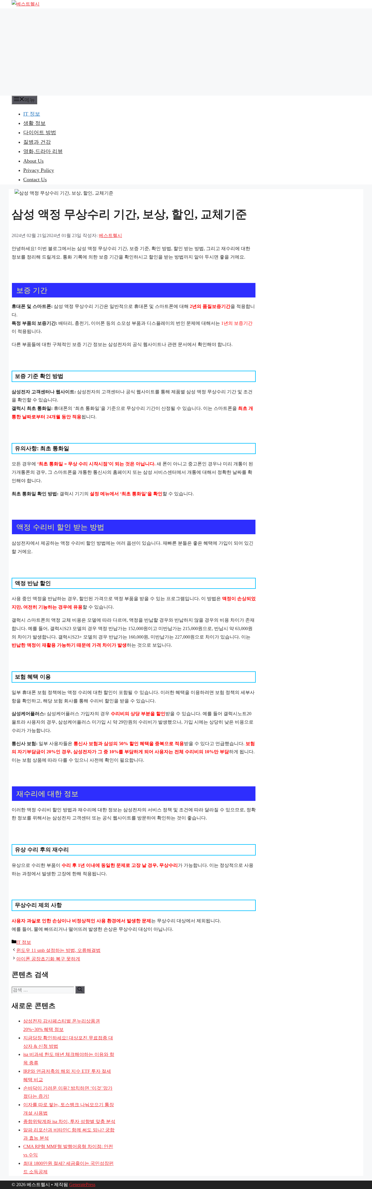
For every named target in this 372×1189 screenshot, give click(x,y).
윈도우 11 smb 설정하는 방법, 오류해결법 (58, 950)
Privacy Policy (38, 170)
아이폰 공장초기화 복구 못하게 (48, 958)
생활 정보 (34, 123)
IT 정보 (31, 114)
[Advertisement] (186, 52)
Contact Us (35, 179)
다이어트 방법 (39, 132)
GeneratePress (82, 1184)
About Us (33, 161)
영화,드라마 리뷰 (43, 151)
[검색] (80, 989)
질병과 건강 (37, 142)
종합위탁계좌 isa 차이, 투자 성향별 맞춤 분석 (69, 1121)
